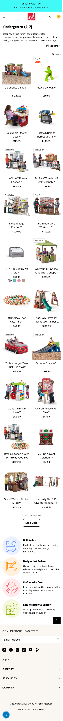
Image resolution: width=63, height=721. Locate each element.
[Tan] (23, 280)
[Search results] (50, 16)
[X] (4, 638)
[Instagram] (17, 638)
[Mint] (14, 280)
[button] (6, 715)
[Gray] (10, 280)
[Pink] (19, 280)
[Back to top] (57, 620)
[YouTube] (30, 638)
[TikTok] (24, 638)
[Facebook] (11, 638)
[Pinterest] (37, 638)
